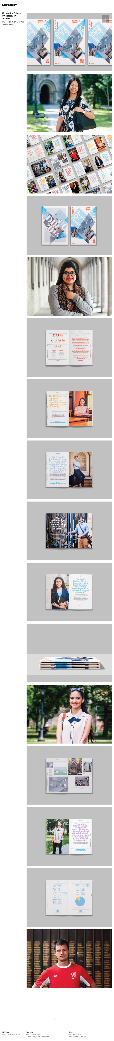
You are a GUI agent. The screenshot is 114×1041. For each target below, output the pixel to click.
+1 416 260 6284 (33, 1034)
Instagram (73, 1036)
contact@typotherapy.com (37, 1036)
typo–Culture (75, 1034)
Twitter (83, 1036)
